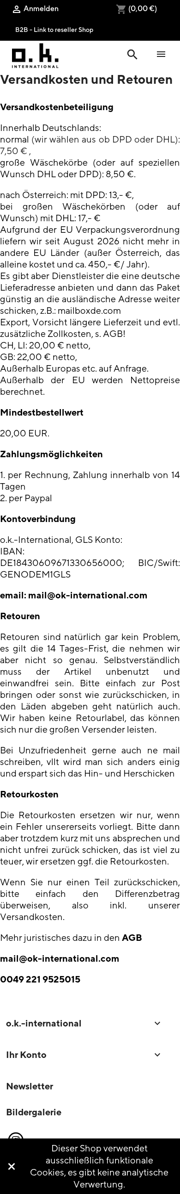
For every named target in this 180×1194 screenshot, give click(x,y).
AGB (132, 937)
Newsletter (29, 1086)
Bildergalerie (33, 1112)
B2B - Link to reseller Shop (54, 29)
